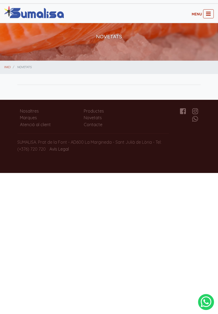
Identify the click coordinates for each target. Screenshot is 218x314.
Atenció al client (35, 124)
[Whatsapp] (195, 119)
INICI (7, 67)
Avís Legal (59, 149)
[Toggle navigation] (208, 13)
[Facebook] (182, 112)
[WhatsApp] (206, 302)
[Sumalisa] (34, 13)
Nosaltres (29, 111)
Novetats (93, 117)
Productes (94, 111)
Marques (28, 117)
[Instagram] (195, 112)
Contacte (93, 124)
